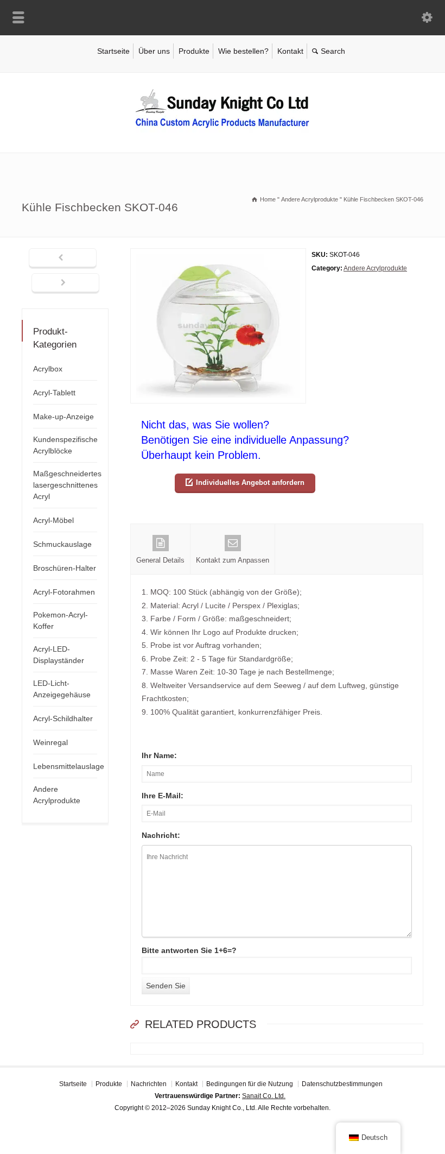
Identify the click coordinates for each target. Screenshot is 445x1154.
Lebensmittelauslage (68, 766)
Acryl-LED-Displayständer (58, 655)
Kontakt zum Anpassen (232, 560)
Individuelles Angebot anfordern (250, 482)
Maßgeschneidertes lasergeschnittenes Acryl (67, 485)
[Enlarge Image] (218, 255)
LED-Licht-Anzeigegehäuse (62, 689)
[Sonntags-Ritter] (222, 129)
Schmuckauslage (62, 544)
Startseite (113, 51)
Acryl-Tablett (54, 392)
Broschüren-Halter (64, 568)
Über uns (154, 51)
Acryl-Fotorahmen (64, 592)
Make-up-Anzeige (63, 416)
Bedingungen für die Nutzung (249, 1084)
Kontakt (290, 51)
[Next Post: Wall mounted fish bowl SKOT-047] (65, 283)
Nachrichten (149, 1084)
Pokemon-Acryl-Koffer (60, 620)
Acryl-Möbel (53, 520)
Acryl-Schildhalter (63, 718)
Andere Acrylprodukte (375, 268)
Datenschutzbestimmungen (342, 1084)
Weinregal (50, 742)
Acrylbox (47, 368)
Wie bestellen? (243, 51)
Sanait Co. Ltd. (263, 1096)
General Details (160, 560)
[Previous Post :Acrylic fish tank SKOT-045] (63, 258)
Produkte (194, 51)
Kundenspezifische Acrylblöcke (65, 445)
